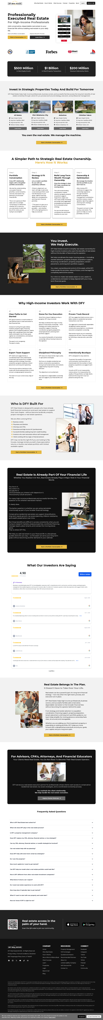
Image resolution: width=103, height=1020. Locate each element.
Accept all (82, 1016)
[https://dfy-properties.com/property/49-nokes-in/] (17, 107)
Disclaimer (33, 953)
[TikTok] (24, 960)
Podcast (83, 963)
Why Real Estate (48, 952)
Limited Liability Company (68, 963)
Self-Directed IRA (66, 965)
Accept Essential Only (94, 1016)
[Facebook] (9, 960)
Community (84, 968)
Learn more (52, 1017)
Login (44, 968)
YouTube (83, 957)
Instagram (84, 952)
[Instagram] (13, 960)
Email (82, 965)
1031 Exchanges (65, 952)
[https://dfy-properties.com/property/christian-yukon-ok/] (85, 107)
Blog (44, 973)
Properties (46, 965)
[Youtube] (20, 960)
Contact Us (64, 968)
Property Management (68, 949)
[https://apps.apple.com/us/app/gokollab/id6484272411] (72, 924)
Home (44, 949)
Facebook (84, 949)
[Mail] (28, 960)
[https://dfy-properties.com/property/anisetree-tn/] (62, 107)
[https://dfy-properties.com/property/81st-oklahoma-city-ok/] (40, 107)
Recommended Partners (68, 957)
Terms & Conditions (23, 953)
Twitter (83, 954)
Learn (44, 963)
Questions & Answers (67, 954)
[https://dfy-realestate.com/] (15, 3)
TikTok (83, 960)
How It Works (47, 954)
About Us (63, 960)
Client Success (47, 960)
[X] (16, 960)
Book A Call (46, 971)
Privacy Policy (12, 953)
